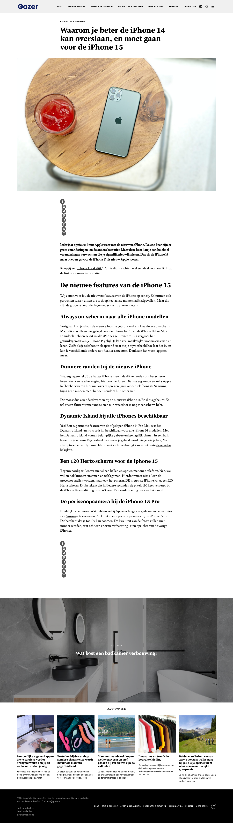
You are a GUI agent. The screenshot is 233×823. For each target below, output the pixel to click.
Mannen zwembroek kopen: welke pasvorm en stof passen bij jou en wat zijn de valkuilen (116, 761)
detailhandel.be (24, 811)
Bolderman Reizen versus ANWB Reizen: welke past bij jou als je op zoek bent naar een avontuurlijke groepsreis (196, 763)
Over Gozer (190, 6)
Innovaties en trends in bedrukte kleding (154, 758)
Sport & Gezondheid (102, 6)
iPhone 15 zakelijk (89, 268)
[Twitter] (64, 211)
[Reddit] (64, 229)
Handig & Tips (155, 6)
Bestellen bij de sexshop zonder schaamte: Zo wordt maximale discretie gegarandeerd (75, 761)
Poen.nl (28, 801)
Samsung (72, 516)
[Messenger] (64, 207)
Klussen (173, 6)
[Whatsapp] (64, 224)
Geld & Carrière (76, 6)
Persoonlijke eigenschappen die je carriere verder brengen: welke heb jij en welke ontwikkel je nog (35, 761)
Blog (59, 6)
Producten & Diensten (130, 6)
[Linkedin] (64, 220)
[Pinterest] (64, 215)
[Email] (200, 6)
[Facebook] (62, 202)
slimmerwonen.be (25, 814)
